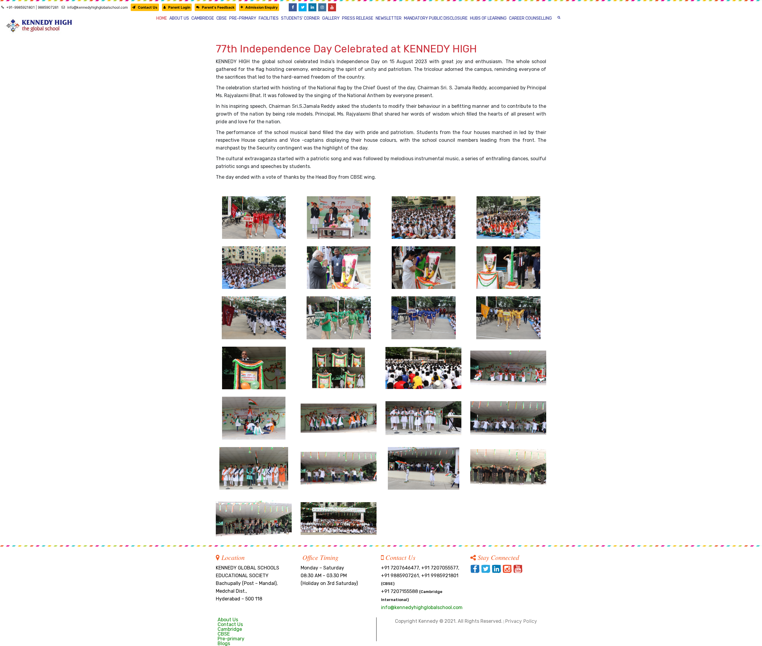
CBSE (224, 634)
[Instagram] (322, 7)
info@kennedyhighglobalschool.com (97, 7)
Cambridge (230, 629)
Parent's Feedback (218, 7)
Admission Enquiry (261, 7)
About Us (228, 619)
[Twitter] (302, 7)
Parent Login (179, 7)
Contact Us (147, 7)
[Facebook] (293, 7)
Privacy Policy (521, 621)
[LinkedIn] (312, 7)
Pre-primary (231, 639)
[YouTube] (332, 7)
